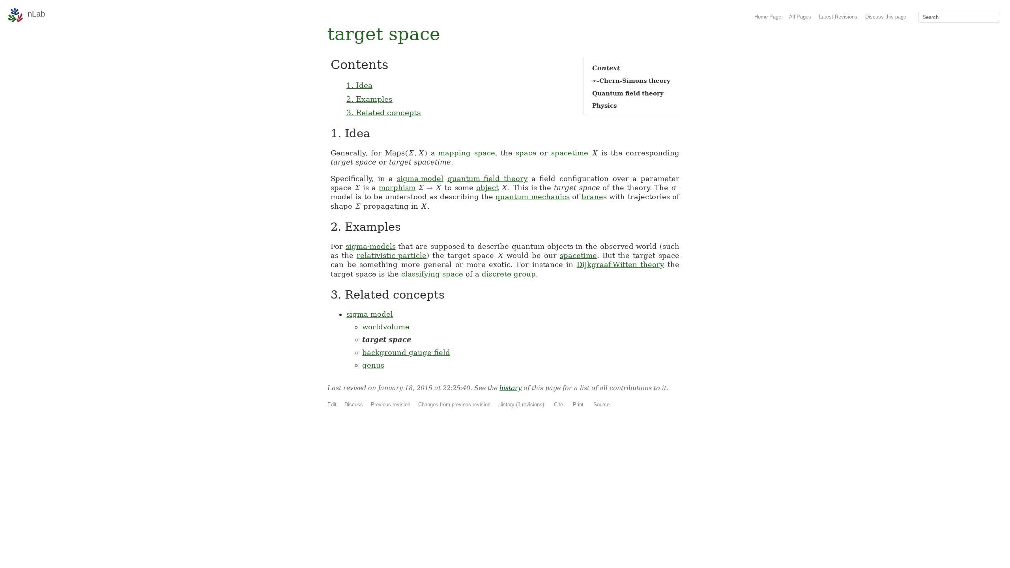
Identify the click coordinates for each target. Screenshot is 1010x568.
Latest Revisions (838, 17)
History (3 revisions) (521, 404)
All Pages (800, 17)
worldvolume (386, 327)
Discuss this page (885, 17)
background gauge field (406, 352)
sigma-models (371, 246)
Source (601, 404)
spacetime (569, 153)
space (526, 153)
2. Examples (369, 99)
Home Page (767, 17)
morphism (397, 187)
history (510, 388)
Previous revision (390, 404)
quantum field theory (487, 178)
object (487, 187)
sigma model (369, 314)
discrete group (509, 274)
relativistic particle (392, 255)
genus (373, 365)
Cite (558, 404)
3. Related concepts (383, 112)
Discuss (353, 404)
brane (592, 196)
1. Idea (359, 85)
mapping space (466, 153)
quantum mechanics (532, 196)
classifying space (432, 274)
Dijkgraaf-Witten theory (620, 264)
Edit (332, 404)
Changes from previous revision (454, 404)
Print (578, 404)
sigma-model (420, 178)
